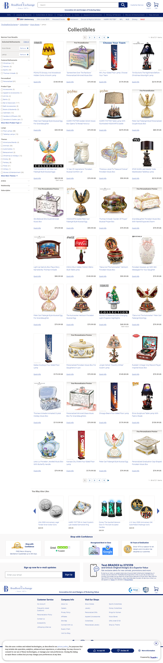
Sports (5, 70)
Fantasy (6, 162)
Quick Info (37, 82)
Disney (134, 19)
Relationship (5, 185)
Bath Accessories (9, 106)
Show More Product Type (10, 123)
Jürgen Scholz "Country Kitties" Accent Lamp (111, 366)
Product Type (6, 86)
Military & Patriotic (113, 15)
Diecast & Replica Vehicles (91, 19)
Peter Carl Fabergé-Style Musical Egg (113, 461)
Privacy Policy (129, 580)
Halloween (74, 19)
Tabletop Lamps (9, 134)
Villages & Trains (63, 15)
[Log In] (148, 4)
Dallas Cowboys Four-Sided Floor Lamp (47, 366)
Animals (6, 146)
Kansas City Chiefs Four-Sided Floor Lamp (80, 462)
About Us (64, 604)
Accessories (7, 89)
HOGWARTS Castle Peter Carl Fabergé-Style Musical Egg (78, 220)
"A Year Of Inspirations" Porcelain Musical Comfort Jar (79, 170)
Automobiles (7, 149)
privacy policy (63, 646)
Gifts (9, 15)
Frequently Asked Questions (43, 609)
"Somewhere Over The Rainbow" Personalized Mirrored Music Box (79, 73)
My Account (41, 604)
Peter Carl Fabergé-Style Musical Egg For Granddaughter (48, 122)
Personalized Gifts (91, 612)
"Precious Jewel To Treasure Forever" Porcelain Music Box (113, 170)
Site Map (64, 621)
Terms (112, 580)
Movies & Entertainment (135, 15)
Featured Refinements (9, 60)
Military (5, 169)
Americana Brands (10, 142)
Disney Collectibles (115, 608)
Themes (4, 139)
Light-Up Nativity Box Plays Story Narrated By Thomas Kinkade (46, 268)
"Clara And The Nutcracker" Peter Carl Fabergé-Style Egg (146, 316)
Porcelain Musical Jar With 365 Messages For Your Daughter (144, 268)
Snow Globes (89, 604)
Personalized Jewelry (92, 625)
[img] (156, 589)
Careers (63, 608)
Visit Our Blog (65, 633)
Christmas (7, 63)
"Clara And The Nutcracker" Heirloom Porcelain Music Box (113, 268)
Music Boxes (113, 616)
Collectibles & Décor (44, 15)
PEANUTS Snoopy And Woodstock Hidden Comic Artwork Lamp (47, 73)
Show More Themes (8, 176)
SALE (142, 19)
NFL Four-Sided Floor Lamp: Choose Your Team (113, 73)
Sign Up (68, 574)
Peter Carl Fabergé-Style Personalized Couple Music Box (147, 122)
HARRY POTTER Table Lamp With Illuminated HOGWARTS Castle (112, 122)
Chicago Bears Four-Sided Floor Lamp (114, 413)
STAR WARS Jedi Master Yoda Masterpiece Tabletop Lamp (144, 170)
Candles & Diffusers (10, 116)
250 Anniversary (27, 19)
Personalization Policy (44, 615)
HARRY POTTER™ (110, 19)
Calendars (6, 113)
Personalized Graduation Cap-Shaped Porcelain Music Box (147, 462)
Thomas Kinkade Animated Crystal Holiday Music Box (47, 414)
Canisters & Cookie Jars (11, 119)
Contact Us (41, 619)
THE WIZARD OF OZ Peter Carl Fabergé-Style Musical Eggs (45, 170)
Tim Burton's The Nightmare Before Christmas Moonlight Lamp (145, 73)
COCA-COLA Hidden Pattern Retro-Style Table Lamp (79, 268)
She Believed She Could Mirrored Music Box (46, 220)
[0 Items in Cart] (156, 4)
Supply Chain (65, 629)
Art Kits (5, 96)
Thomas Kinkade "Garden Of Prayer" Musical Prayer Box (113, 220)
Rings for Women (115, 612)
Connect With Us (67, 625)
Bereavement (8, 152)
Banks (5, 99)
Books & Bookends (10, 109)
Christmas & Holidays (11, 156)
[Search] (123, 4)
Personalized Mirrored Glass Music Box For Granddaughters (80, 414)
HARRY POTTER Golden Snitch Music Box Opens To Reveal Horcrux (81, 122)
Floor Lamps (7, 131)
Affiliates (64, 616)
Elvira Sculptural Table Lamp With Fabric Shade (145, 414)
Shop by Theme (114, 625)
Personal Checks (58, 19)
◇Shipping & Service (44, 627)
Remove (23, 48)
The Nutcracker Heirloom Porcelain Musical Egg (80, 316)
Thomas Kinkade (9, 73)
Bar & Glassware (9, 103)
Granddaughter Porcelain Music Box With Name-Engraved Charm (146, 220)
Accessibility (41, 623)
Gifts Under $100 (43, 19)
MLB (127, 19)
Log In (149, 8)
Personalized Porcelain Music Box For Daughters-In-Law (81, 366)
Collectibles (89, 621)
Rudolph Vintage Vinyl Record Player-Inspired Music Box (146, 366)
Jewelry (87, 608)
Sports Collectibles (115, 604)
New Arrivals (154, 15)
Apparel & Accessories (93, 15)
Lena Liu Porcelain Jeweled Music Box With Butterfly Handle (48, 462)
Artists (3, 181)
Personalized (6, 78)
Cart (156, 8)
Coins (77, 15)
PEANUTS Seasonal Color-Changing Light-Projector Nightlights (113, 316)
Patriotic (6, 66)
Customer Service (137, 5)
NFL (121, 19)
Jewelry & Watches (23, 15)
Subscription (5, 190)
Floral (5, 166)
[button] (134, 590)
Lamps (3, 128)
